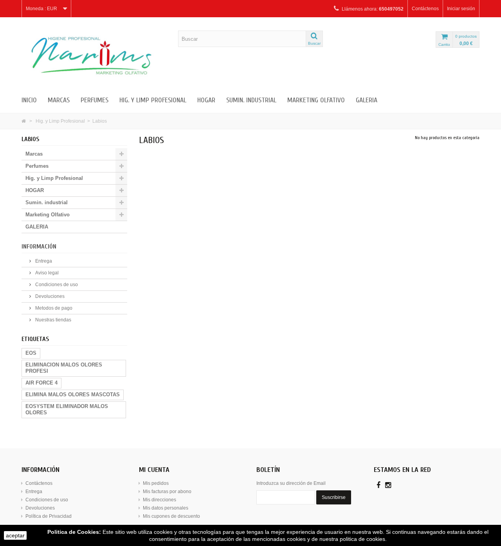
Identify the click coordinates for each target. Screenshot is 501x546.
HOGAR (206, 100)
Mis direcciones (159, 499)
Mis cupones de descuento (171, 516)
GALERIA (366, 100)
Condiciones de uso (56, 284)
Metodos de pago (53, 308)
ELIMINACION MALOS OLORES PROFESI (63, 368)
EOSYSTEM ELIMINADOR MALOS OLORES (66, 409)
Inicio (29, 100)
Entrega (43, 261)
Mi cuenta (154, 470)
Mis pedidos (156, 483)
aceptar (15, 535)
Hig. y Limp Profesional (152, 100)
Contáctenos (425, 8)
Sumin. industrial (251, 100)
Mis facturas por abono (167, 491)
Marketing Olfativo (316, 100)
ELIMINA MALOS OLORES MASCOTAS (72, 394)
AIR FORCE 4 (41, 383)
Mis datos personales (165, 508)
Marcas (59, 100)
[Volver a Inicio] (24, 121)
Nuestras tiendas (52, 320)
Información (39, 246)
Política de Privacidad (48, 516)
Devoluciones (49, 296)
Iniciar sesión (461, 8)
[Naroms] (94, 56)
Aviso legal (46, 273)
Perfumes (94, 100)
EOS (30, 353)
